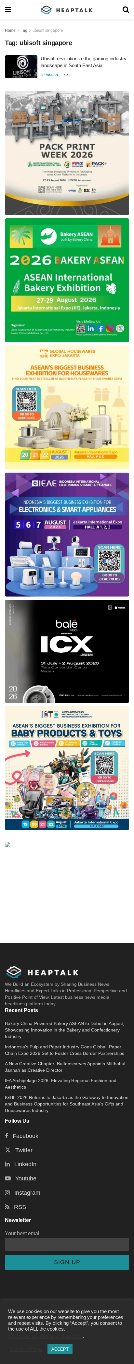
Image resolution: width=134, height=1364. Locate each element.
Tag (24, 30)
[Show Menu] (8, 9)
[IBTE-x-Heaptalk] (67, 768)
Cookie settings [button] (26, 1349)
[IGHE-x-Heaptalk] (67, 407)
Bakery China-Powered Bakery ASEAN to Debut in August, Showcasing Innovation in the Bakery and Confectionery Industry (64, 1030)
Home (10, 30)
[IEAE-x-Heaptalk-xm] (67, 535)
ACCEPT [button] (60, 1349)
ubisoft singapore (48, 30)
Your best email (23, 1233)
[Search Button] (126, 9)
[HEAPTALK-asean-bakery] (67, 280)
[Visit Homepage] (67, 9)
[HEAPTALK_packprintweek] (67, 153)
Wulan (52, 75)
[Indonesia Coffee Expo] (67, 651)
